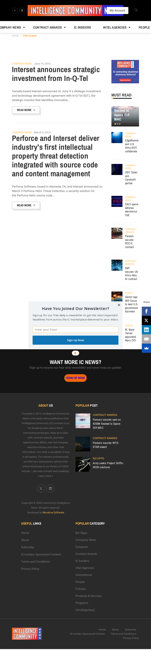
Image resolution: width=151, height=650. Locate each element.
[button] (75, 308)
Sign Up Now (75, 340)
